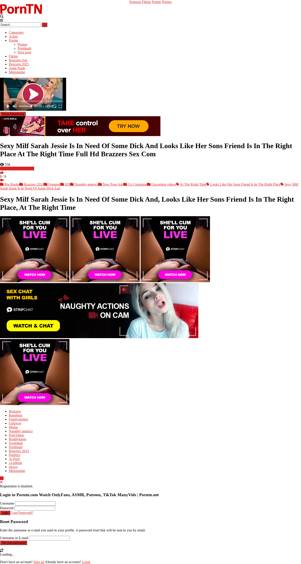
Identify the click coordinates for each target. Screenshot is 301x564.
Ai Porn (14, 459)
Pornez (167, 2)
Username (7, 503)
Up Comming (137, 184)
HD (67, 184)
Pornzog (135, 2)
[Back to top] (2, 478)
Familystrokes (18, 419)
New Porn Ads (112, 184)
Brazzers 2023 (19, 451)
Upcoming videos (163, 184)
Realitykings (17, 439)
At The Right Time (192, 184)
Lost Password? (22, 512)
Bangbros (15, 415)
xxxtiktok (15, 463)
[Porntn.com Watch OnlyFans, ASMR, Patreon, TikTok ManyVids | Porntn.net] (22, 9)
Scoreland (16, 443)
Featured (53, 184)
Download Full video (19, 168)
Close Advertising (13, 114)
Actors (13, 36)
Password (6, 508)
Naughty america (86, 184)
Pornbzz (14, 455)
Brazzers (15, 411)
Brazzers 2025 (19, 64)
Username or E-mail (14, 538)
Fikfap (146, 2)
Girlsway (15, 423)
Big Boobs (11, 184)
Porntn (156, 2)
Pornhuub (24, 48)
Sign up (38, 562)
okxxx (13, 467)
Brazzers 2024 (33, 184)
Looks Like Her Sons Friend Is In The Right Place (245, 184)
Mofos (13, 427)
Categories (16, 32)
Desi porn (24, 52)
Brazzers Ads (18, 60)
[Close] (1, 482)
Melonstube (17, 72)
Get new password (13, 542)
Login (5, 512)
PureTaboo (16, 435)
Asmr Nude (17, 68)
